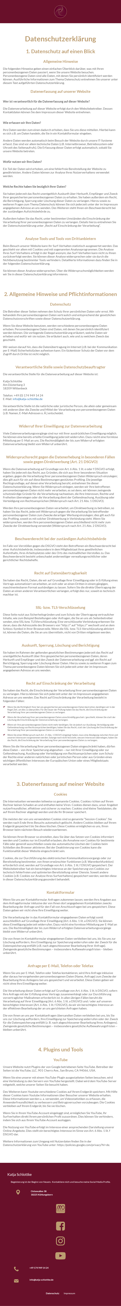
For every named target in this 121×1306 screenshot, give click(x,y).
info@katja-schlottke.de (27, 399)
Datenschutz (52, 1293)
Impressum (69, 1293)
